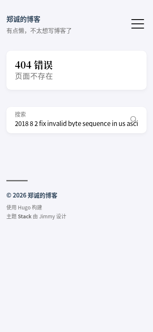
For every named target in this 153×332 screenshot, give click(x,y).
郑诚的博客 (23, 19)
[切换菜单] (138, 23)
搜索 (20, 114)
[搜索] (134, 120)
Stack (24, 216)
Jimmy (47, 216)
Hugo (24, 207)
